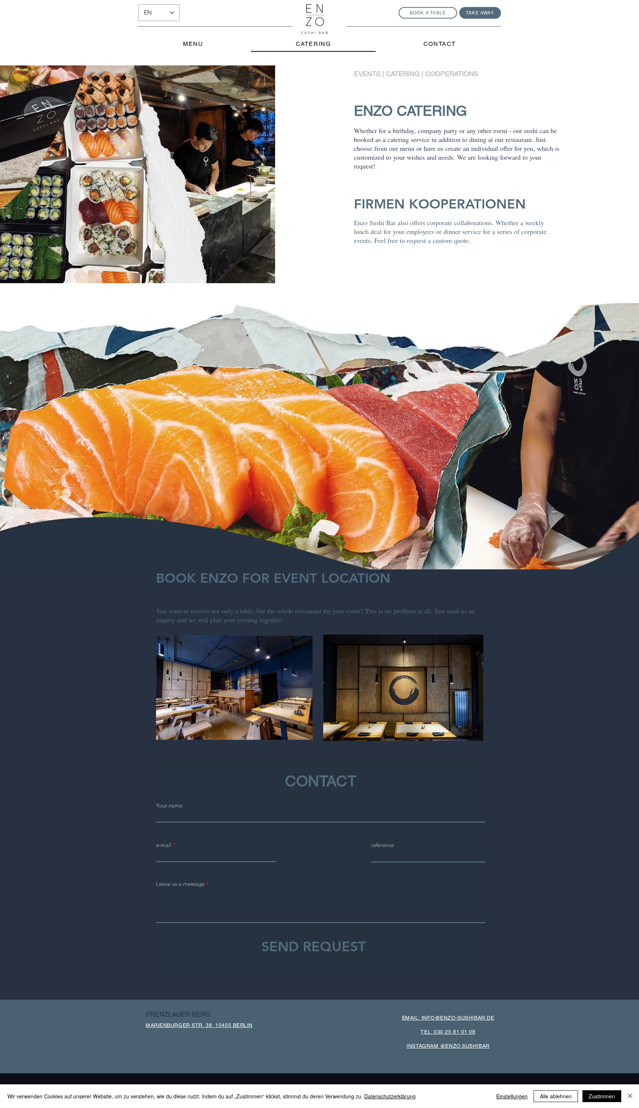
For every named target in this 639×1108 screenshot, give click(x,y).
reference (382, 845)
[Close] (630, 1096)
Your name (169, 805)
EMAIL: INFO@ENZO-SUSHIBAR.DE (448, 1018)
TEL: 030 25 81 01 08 (447, 1032)
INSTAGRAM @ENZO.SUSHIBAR (447, 1046)
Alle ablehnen (556, 1096)
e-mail (164, 845)
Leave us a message (180, 884)
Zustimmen (602, 1096)
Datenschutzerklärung (390, 1096)
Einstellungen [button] (512, 1096)
